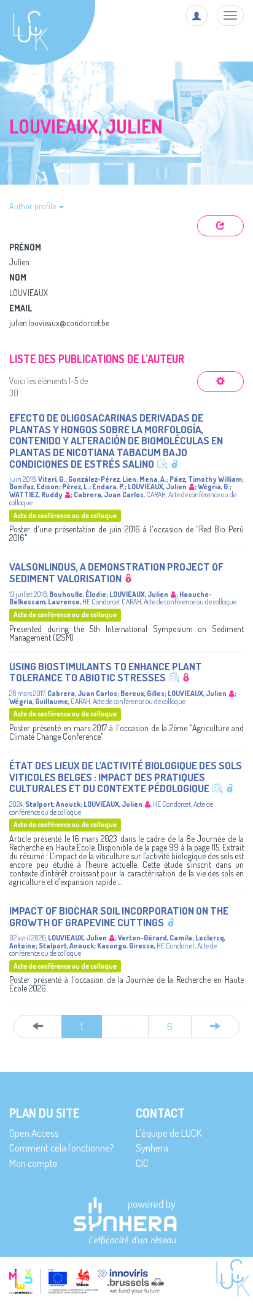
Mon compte (33, 1162)
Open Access (34, 1132)
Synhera (152, 1147)
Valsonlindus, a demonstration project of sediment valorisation (116, 572)
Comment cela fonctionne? (61, 1147)
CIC (142, 1162)
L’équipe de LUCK (168, 1132)
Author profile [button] (33, 206)
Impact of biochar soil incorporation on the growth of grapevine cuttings (118, 916)
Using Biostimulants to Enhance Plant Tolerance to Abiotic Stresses (105, 672)
